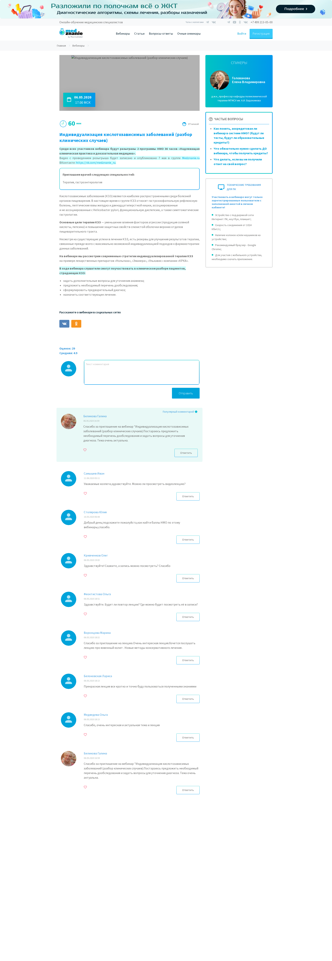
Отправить (186, 393)
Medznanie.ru (191, 158)
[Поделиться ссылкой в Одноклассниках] (76, 324)
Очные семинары (189, 33)
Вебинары (123, 33)
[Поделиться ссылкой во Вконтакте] (64, 324)
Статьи (139, 33)
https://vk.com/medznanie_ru (95, 162)
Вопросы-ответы (161, 33)
